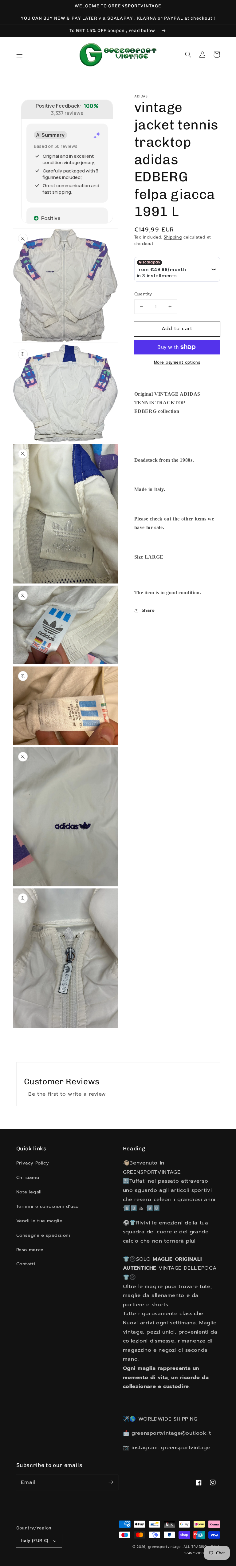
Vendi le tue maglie (39, 1220)
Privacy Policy (32, 1163)
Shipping (173, 237)
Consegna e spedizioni (43, 1235)
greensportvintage (164, 1546)
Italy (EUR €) (34, 1540)
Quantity (143, 294)
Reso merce (30, 1249)
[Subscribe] (111, 1482)
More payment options (177, 362)
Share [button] (148, 610)
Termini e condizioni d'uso (47, 1206)
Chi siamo (27, 1177)
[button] (19, 54)
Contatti (26, 1263)
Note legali (29, 1191)
